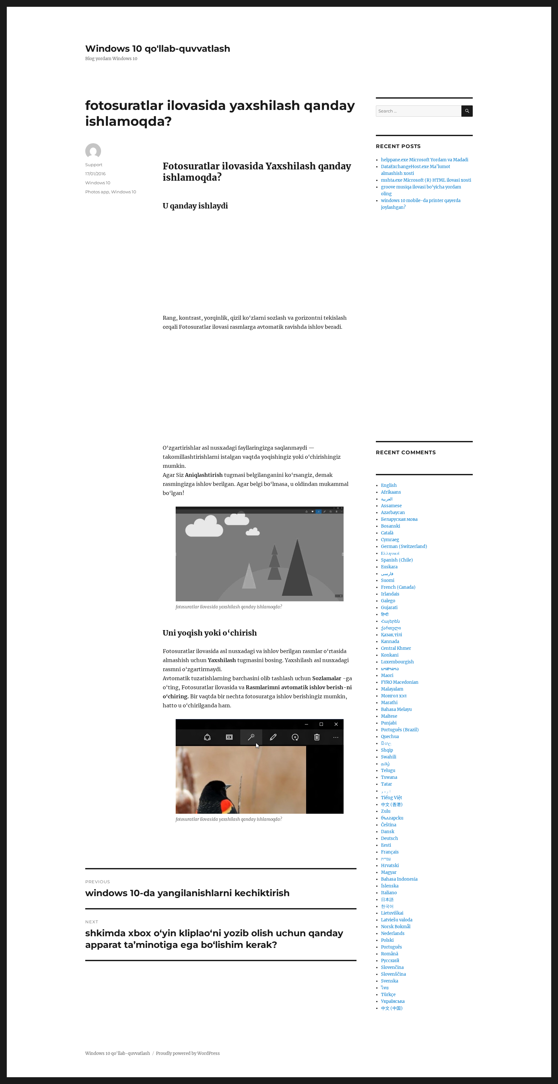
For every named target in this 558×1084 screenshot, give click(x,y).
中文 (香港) (392, 804)
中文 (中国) (392, 1008)
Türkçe (388, 994)
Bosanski (390, 526)
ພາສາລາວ (390, 668)
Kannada (390, 641)
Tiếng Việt (391, 797)
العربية (387, 499)
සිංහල (386, 743)
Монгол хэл (394, 696)
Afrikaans (391, 492)
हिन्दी (384, 614)
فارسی (387, 573)
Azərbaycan (393, 512)
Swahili (388, 757)
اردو (386, 791)
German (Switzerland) (404, 546)
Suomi (387, 580)
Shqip (387, 750)
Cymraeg (390, 539)
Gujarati (389, 607)
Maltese (389, 716)
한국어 (387, 906)
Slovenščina (393, 974)
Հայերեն (390, 621)
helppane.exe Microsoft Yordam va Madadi (424, 160)
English (389, 485)
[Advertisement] (261, 265)
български (392, 818)
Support (93, 164)
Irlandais (390, 594)
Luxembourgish (397, 662)
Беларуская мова (399, 519)
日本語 (387, 899)
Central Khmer (396, 648)
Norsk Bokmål (395, 926)
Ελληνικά (390, 553)
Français (390, 852)
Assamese (391, 506)
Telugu (388, 770)
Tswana (389, 777)
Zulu (385, 811)
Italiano (389, 893)
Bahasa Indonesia (399, 879)
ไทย (385, 988)
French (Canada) (398, 587)
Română (389, 954)
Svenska (389, 981)
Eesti (386, 845)
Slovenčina (392, 967)
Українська (393, 1001)
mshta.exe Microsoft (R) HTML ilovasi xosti (426, 180)
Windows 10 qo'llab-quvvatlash (157, 48)
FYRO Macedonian (399, 682)
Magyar (389, 872)
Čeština (388, 825)
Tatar (386, 784)
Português (391, 947)
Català (387, 533)
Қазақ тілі (391, 635)
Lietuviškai (392, 913)
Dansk (387, 831)
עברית (386, 859)
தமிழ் (385, 764)
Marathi (389, 702)
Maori (387, 675)
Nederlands (393, 933)
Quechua (390, 736)
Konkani (389, 655)
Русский (390, 960)
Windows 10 (97, 182)
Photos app (97, 191)
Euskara (389, 567)
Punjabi (389, 723)
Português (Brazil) (400, 730)
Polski (387, 940)
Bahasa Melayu (396, 709)
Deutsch (389, 838)
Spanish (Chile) (397, 560)
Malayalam (392, 689)
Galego (388, 601)
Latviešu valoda (396, 920)
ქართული (391, 628)
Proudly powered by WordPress (188, 1053)
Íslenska (389, 886)
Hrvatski (390, 865)
